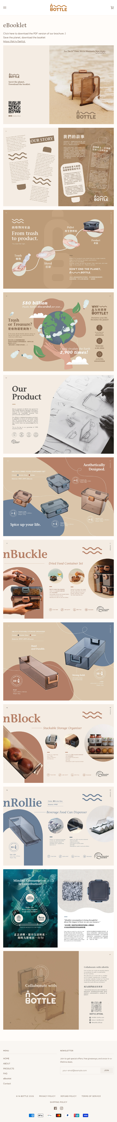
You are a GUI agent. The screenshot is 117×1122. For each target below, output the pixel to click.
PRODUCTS (8, 1068)
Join (106, 1070)
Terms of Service (91, 1096)
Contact (7, 1083)
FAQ (5, 1073)
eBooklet (7, 1078)
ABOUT (6, 1063)
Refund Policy (68, 1096)
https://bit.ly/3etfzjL (14, 41)
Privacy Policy (47, 1096)
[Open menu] (7, 7)
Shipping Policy (58, 1102)
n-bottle (23, 1096)
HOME (6, 1058)
